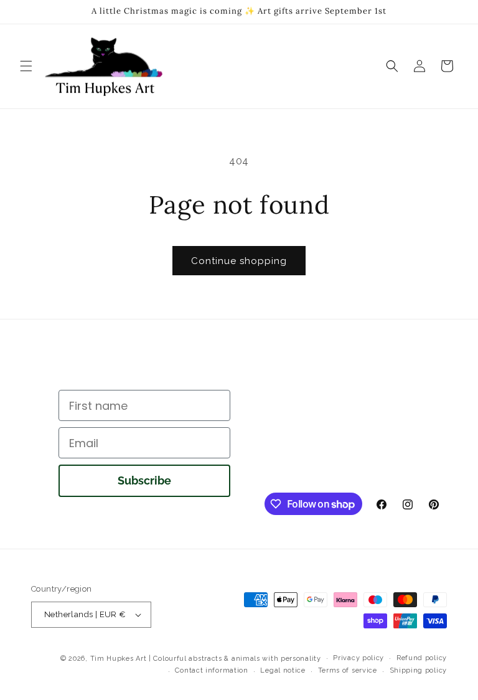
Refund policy (421, 658)
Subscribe (144, 480)
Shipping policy (419, 670)
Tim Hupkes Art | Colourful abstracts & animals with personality (205, 659)
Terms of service (347, 670)
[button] (26, 66)
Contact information (211, 670)
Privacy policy (358, 658)
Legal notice (282, 670)
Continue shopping (239, 261)
